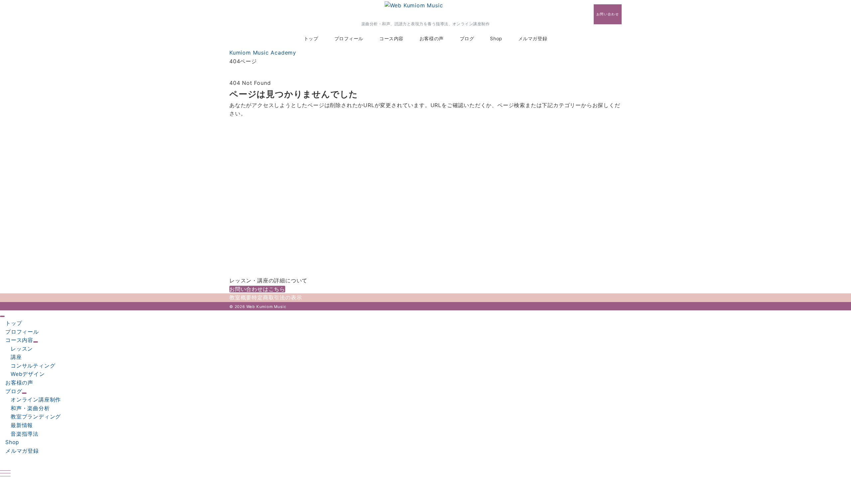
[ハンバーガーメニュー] (5, 473)
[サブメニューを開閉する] (35, 342)
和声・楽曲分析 (30, 408)
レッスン (22, 348)
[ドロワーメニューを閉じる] (2, 316)
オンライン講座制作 (36, 399)
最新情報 (22, 425)
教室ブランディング (36, 416)
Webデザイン (28, 374)
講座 (16, 357)
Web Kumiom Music (266, 306)
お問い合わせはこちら (257, 289)
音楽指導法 (25, 433)
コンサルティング (33, 365)
